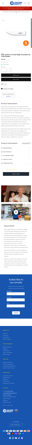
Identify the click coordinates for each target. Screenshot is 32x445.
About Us (5, 333)
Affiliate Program (7, 339)
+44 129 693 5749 (9, 391)
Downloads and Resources (9, 366)
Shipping (5, 348)
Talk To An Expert (7, 394)
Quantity (3, 67)
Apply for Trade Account (9, 368)
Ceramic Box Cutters (8, 375)
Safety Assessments (7, 362)
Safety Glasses (6, 377)
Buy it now (16, 79)
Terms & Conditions (7, 352)
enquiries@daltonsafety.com (10, 393)
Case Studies (6, 337)
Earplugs (5, 379)
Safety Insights (6, 354)
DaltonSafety (13, 444)
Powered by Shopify (20, 444)
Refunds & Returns (7, 347)
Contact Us (5, 335)
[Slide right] (19, 50)
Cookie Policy (6, 350)
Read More (8, 96)
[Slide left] (12, 50)
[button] (3, 3)
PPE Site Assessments (8, 364)
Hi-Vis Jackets (6, 381)
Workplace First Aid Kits (8, 383)
